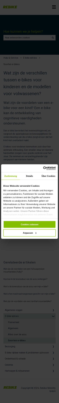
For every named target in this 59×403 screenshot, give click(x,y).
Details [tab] (29, 176)
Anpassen (28, 233)
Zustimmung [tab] (10, 176)
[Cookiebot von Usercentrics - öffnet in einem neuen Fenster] (43, 168)
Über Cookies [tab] (48, 176)
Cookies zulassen (29, 224)
